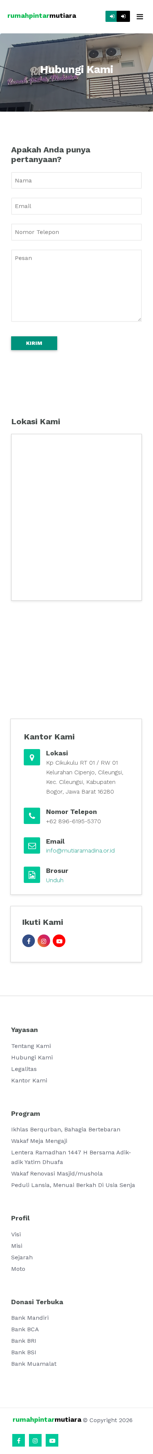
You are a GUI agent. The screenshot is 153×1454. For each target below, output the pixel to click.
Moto (18, 1268)
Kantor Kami (29, 1080)
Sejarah (22, 1257)
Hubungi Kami (32, 1057)
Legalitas (24, 1068)
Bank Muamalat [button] (33, 1363)
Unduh (55, 880)
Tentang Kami (31, 1045)
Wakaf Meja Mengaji (39, 1140)
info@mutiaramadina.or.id (80, 850)
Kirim (34, 343)
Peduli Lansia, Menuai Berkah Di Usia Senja (73, 1184)
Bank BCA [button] (25, 1329)
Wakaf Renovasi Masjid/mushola (57, 1173)
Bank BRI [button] (23, 1340)
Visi (16, 1234)
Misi (16, 1245)
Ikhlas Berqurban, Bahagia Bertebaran (65, 1129)
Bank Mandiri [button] (30, 1317)
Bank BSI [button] (23, 1352)
